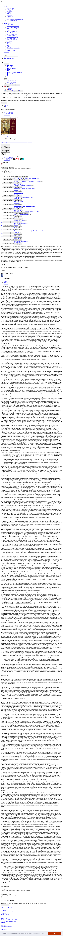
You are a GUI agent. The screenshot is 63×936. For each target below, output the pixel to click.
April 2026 (9, 15)
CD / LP (18, 85)
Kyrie (15, 217)
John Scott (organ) (18, 184)
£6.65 (5, 179)
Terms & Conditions (5, 914)
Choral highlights (11, 38)
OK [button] (54, 933)
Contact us (3, 922)
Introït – (21, 214)
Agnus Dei (17, 198)
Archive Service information (6, 926)
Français (10, 88)
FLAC (9, 85)
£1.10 (5, 239)
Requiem (18, 178)
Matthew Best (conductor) (26, 142)
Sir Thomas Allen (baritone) (21, 223)
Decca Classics (10, 43)
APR (8, 45)
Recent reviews (10, 8)
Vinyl (8, 30)
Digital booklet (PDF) (5, 136)
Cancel (2, 905)
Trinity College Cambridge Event (15, 19)
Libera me (16, 203)
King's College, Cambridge (13, 48)
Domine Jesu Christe (19, 220)
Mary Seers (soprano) (19, 197)
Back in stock (10, 24)
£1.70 (5, 222)
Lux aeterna (17, 235)
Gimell (8, 46)
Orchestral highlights (12, 34)
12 (1, 229)
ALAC (13, 85)
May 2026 (9, 13)
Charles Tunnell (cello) (38, 231)
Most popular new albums (13, 26)
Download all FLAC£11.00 (5, 148)
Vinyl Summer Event (12, 20)
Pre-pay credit (3, 913)
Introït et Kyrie (27, 181)
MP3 (5, 79)
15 (1, 239)
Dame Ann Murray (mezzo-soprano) (23, 231)
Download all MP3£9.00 (5, 146)
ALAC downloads (11, 82)
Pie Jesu (16, 194)
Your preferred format (10, 109)
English (7, 90)
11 (1, 225)
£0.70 (5, 215)
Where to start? (7, 23)
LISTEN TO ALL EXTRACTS (21, 176)
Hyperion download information (7, 911)
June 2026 (9, 12)
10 (1, 222)
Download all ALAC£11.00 (5, 151)
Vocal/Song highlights (12, 39)
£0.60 (5, 191)
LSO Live (9, 49)
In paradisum (17, 207)
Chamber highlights (11, 35)
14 (1, 236)
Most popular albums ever (13, 27)
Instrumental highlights (12, 37)
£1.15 (5, 182)
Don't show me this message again (10, 117)
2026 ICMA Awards (12, 31)
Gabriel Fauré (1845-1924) (31, 178)
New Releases (7, 6)
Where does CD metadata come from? (8, 921)
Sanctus (16, 190)
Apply (8, 77)
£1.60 (5, 187)
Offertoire (22, 185)
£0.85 (5, 204)
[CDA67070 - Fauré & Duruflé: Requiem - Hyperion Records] (8, 133)
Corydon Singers (4, 142)
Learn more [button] (41, 933)
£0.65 (5, 208)
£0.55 (5, 243)
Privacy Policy (4, 927)
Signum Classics (11, 50)
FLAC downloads (11, 80)
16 (1, 243)
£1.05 (5, 200)
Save (7, 905)
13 (1, 233)
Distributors (3, 925)
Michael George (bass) (19, 188)
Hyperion (9, 42)
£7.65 (5, 212)
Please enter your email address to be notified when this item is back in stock (19, 903)
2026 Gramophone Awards (13, 28)
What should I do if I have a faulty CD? (9, 919)
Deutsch (10, 89)
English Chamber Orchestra (14, 142)
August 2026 (10, 9)
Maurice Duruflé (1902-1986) (32, 211)
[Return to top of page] (6, 907)
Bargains (9, 22)
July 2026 (9, 11)
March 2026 (10, 16)
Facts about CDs (4, 918)
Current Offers (7, 17)
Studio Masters (10, 32)
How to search (3, 910)
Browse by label (8, 41)
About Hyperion (4, 929)
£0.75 (5, 195)
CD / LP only (10, 83)
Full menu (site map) (9, 58)
